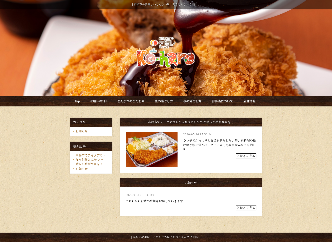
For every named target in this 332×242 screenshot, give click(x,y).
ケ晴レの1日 (98, 101)
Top (77, 101)
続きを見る (247, 155)
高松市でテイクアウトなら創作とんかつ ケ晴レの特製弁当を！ (91, 159)
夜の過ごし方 (192, 101)
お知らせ (82, 131)
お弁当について (222, 101)
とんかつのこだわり (131, 101)
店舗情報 (249, 101)
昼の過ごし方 (164, 101)
